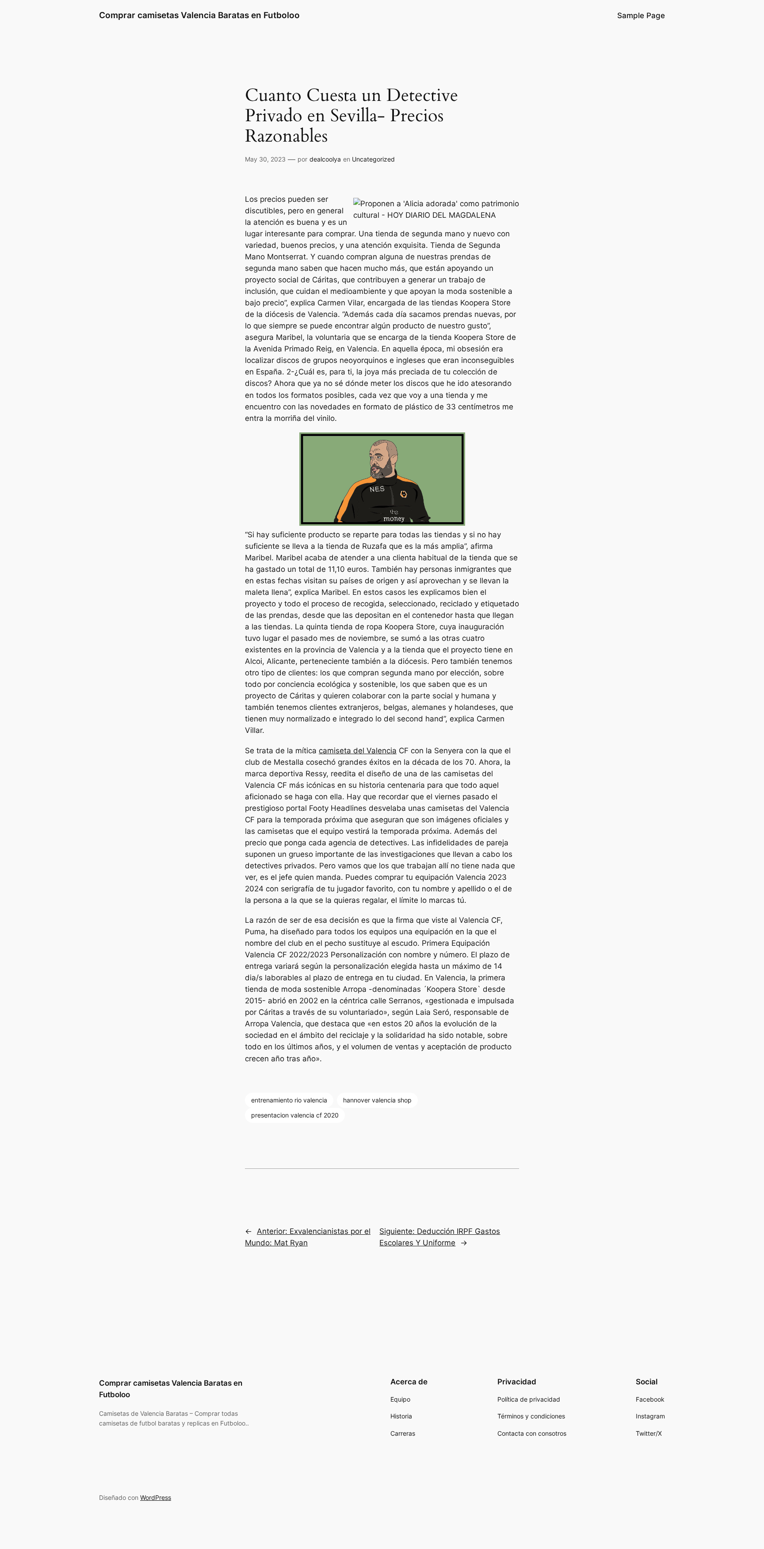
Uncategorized (373, 159)
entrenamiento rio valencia (289, 1100)
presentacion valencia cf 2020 (295, 1115)
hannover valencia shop (377, 1100)
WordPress (155, 1497)
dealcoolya (325, 159)
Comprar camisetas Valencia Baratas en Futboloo (199, 15)
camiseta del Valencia (358, 750)
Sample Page (641, 15)
